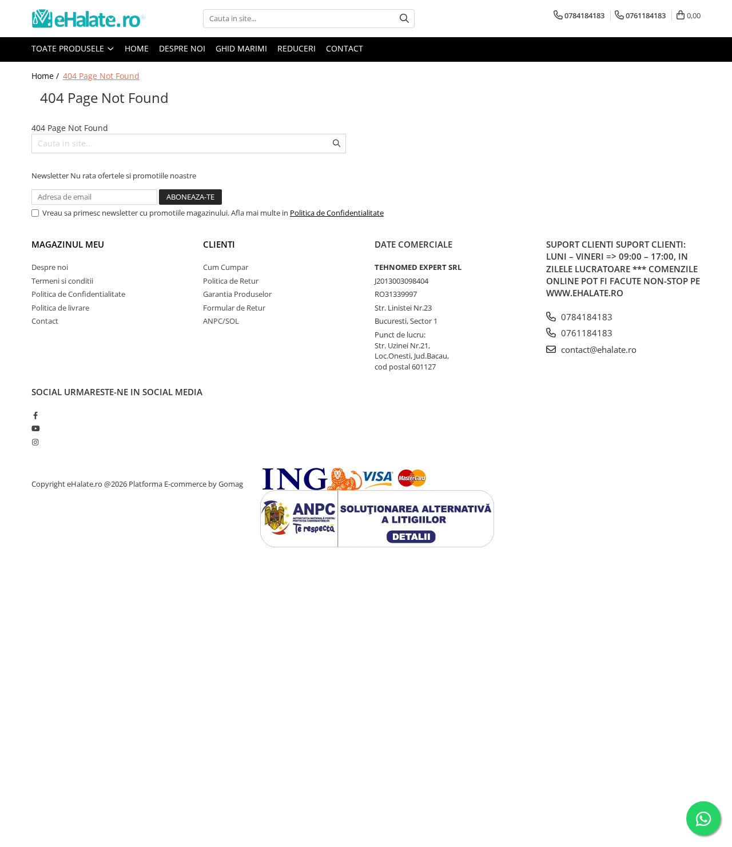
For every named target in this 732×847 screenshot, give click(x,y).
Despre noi (182, 48)
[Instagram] (35, 442)
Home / (46, 75)
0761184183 (585, 333)
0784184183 (585, 317)
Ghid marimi (241, 48)
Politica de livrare (60, 308)
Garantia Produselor (237, 294)
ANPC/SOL (221, 321)
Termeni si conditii (62, 281)
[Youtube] (35, 428)
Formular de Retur (234, 308)
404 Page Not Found (101, 75)
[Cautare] (404, 18)
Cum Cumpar (225, 267)
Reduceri (296, 48)
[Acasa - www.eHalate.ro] (88, 19)
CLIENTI (219, 244)
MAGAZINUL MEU (67, 244)
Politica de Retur (230, 281)
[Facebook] (35, 415)
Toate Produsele (68, 48)
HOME (137, 48)
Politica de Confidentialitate (337, 213)
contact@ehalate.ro (597, 349)
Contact (344, 48)
